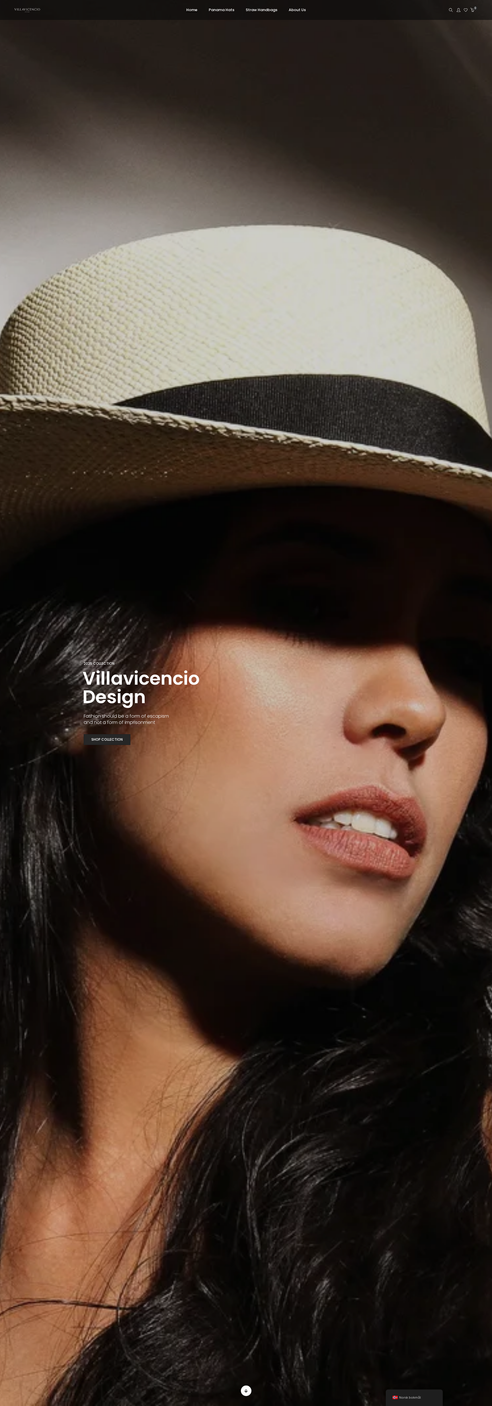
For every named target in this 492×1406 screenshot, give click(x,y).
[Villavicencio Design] (27, 11)
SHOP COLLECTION (107, 739)
